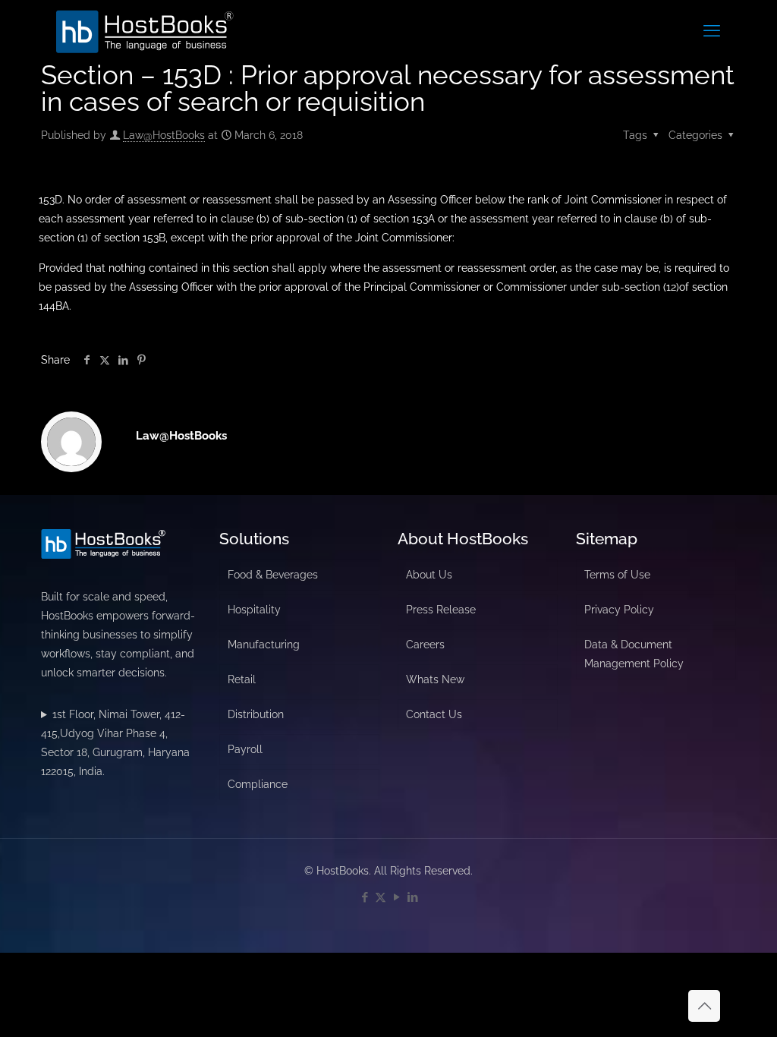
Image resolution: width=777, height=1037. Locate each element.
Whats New (435, 679)
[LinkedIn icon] (412, 897)
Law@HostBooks (164, 135)
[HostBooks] (145, 30)
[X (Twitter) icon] (380, 897)
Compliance (258, 784)
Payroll (245, 749)
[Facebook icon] (364, 897)
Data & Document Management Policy (634, 654)
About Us (429, 575)
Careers (425, 644)
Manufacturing (264, 644)
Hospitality (254, 610)
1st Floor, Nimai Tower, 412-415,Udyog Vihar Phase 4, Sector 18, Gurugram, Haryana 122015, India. (115, 742)
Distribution (256, 714)
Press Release (441, 610)
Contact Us (434, 714)
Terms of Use (617, 575)
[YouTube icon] (396, 897)
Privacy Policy (619, 610)
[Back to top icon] (704, 1006)
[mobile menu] (712, 30)
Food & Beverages (273, 575)
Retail (242, 679)
